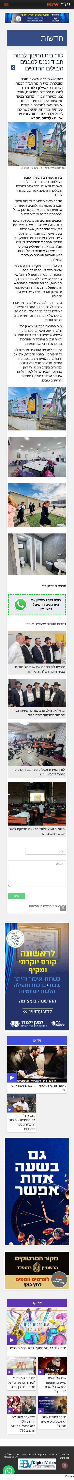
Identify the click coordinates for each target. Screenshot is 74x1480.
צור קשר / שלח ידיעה (34, 1454)
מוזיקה (37, 1303)
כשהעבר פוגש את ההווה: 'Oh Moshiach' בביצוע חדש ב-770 (23, 1423)
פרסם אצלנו (12, 1454)
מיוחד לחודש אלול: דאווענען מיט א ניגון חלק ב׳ (53, 1421)
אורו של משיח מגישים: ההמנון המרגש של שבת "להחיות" (55, 1384)
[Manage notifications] (65, 1465)
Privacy (69, 1476)
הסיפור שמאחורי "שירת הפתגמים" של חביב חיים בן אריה (21, 1382)
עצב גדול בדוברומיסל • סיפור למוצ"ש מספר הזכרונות (22, 1122)
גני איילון (52, 586)
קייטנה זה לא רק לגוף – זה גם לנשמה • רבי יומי (38, 1088)
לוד (44, 586)
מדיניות (64, 1457)
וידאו (37, 1040)
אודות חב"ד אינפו (59, 1454)
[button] (9, 1471)
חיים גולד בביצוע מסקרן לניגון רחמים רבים (38, 1348)
